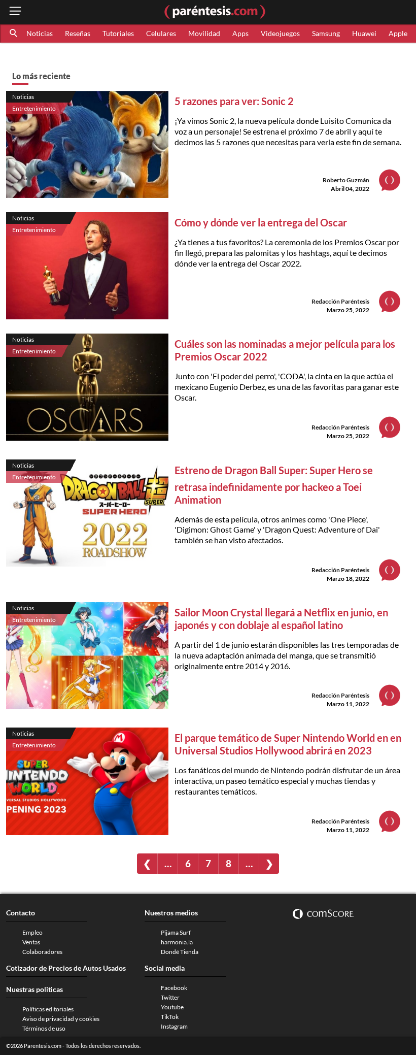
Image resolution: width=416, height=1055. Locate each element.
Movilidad (204, 33)
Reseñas (77, 33)
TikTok (170, 1016)
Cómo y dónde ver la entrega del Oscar (261, 222)
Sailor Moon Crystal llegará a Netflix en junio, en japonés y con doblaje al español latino (281, 618)
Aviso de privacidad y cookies (60, 1019)
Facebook (174, 988)
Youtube (172, 1007)
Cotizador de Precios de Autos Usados (66, 968)
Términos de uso (43, 1028)
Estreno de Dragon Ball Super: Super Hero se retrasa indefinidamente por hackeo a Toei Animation (274, 485)
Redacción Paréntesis (340, 301)
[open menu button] (15, 12)
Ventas (31, 942)
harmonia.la (177, 942)
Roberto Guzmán (346, 180)
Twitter (170, 997)
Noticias (39, 33)
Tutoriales (118, 33)
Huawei (364, 33)
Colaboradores (42, 951)
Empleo (32, 932)
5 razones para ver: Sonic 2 (234, 101)
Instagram (174, 1026)
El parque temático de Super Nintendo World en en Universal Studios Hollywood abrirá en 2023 (288, 744)
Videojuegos (280, 33)
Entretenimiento (34, 108)
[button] (14, 33)
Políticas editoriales (48, 1009)
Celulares (161, 33)
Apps (240, 33)
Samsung (326, 33)
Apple (398, 33)
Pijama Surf (176, 932)
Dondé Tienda (179, 951)
